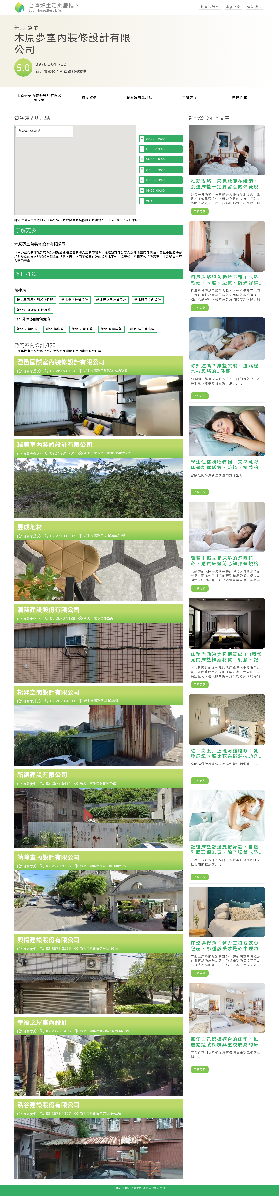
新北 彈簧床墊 (111, 329)
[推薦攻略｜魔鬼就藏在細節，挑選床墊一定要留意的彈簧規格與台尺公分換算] (227, 171)
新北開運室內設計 (147, 300)
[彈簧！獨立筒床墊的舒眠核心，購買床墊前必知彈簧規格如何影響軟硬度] (227, 548)
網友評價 (89, 97)
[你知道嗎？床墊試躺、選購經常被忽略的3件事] (227, 360)
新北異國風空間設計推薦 (35, 300)
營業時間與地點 (139, 97)
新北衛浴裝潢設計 (74, 300)
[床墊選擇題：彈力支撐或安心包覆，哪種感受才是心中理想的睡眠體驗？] (227, 933)
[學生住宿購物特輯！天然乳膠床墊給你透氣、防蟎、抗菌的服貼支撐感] (227, 452)
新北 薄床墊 (55, 329)
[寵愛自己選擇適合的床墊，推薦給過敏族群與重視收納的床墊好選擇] (227, 1029)
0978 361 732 (51, 64)
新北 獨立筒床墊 (142, 329)
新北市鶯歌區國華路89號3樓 (60, 71)
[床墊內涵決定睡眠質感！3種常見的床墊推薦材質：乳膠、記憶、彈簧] (227, 644)
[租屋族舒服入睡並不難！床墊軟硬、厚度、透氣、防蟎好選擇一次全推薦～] (227, 267)
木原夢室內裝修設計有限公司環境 (39, 97)
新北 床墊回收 (27, 329)
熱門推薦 (239, 97)
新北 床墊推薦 (82, 329)
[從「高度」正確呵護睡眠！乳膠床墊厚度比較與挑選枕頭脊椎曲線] (227, 740)
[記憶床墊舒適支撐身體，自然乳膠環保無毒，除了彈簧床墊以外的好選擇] (227, 837)
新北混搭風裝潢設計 (111, 300)
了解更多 (189, 97)
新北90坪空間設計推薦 (34, 310)
